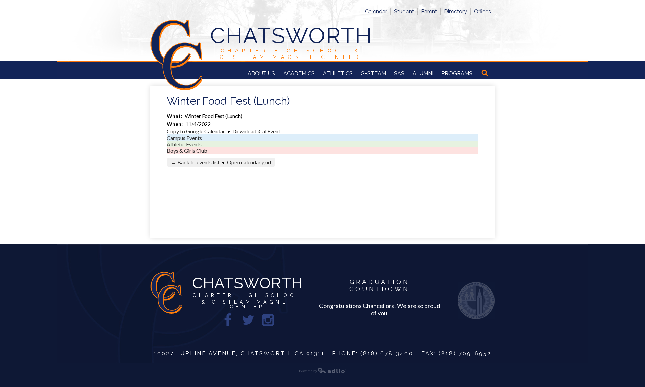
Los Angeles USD (476, 300)
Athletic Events (184, 144)
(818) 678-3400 (386, 353)
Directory (455, 11)
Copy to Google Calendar (196, 131)
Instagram (268, 320)
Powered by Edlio (322, 370)
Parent (429, 11)
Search (485, 73)
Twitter (248, 320)
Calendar (376, 11)
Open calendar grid (249, 162)
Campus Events (184, 137)
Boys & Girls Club (187, 150)
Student (404, 11)
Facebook (227, 320)
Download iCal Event (256, 131)
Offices (482, 11)
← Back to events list (195, 162)
